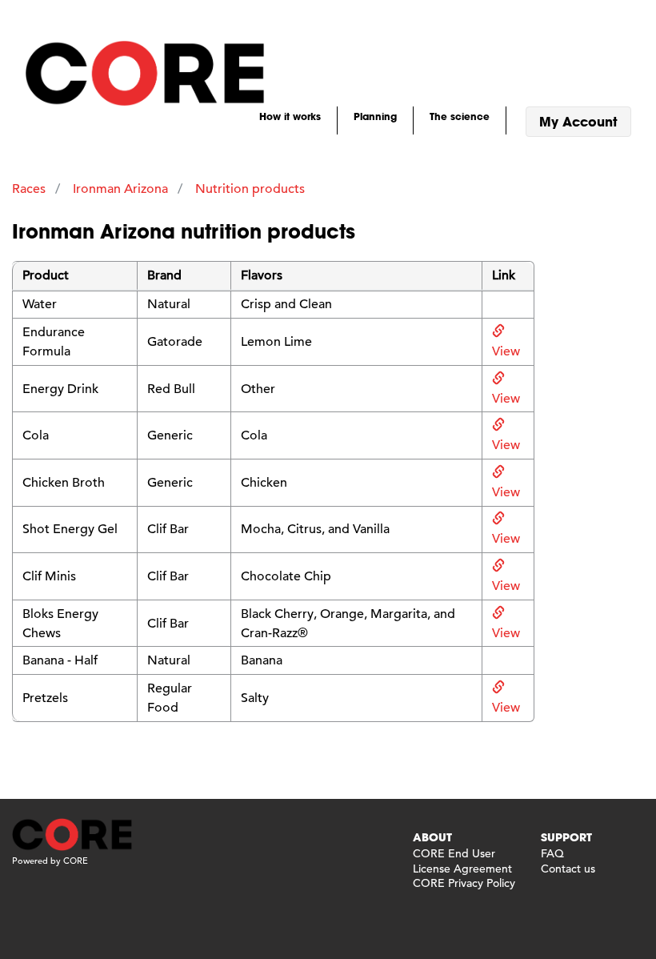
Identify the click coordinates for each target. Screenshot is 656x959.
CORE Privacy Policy (464, 883)
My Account (578, 121)
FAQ (552, 853)
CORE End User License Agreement (462, 860)
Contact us (568, 868)
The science (460, 116)
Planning (375, 116)
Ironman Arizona (120, 189)
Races (29, 189)
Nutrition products (250, 189)
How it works (290, 116)
